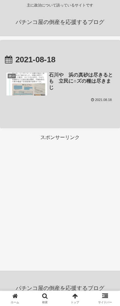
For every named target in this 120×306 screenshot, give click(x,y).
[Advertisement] (60, 202)
